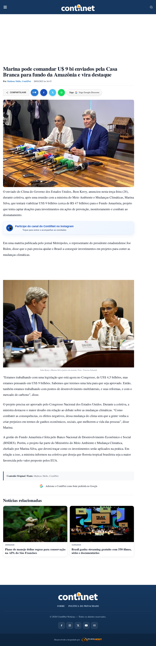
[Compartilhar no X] (52, 92)
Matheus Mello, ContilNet (19, 81)
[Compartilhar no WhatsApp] (61, 92)
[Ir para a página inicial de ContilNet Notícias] (78, 596)
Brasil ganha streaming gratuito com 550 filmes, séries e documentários (101, 551)
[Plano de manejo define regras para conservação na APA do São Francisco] (35, 524)
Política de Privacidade (83, 606)
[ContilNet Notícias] (78, 7)
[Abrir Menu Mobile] (5, 7)
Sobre (61, 606)
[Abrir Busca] (151, 7)
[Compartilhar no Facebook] (43, 92)
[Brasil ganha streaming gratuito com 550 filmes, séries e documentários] (102, 524)
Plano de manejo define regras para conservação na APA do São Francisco (35, 551)
